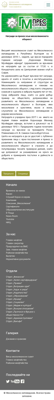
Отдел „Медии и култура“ (19, 305)
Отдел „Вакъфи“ (14, 321)
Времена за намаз (15, 190)
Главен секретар (15, 243)
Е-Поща (10, 212)
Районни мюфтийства (17, 252)
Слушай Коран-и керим (18, 197)
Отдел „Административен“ (19, 318)
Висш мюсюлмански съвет (20, 356)
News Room (12, 216)
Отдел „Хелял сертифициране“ (21, 280)
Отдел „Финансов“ (15, 276)
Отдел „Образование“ (17, 295)
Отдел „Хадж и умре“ (17, 289)
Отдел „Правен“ (14, 283)
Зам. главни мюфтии (16, 249)
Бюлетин (10, 256)
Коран (9, 193)
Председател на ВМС (17, 246)
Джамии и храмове (16, 339)
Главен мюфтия (14, 240)
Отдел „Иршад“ (14, 299)
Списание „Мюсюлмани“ (18, 203)
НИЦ (8, 222)
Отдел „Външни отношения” (20, 308)
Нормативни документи (18, 259)
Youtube (10, 219)
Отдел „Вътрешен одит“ (18, 286)
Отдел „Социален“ (15, 302)
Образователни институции (20, 209)
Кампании (11, 200)
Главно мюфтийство (16, 359)
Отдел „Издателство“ (16, 292)
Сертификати (12, 206)
